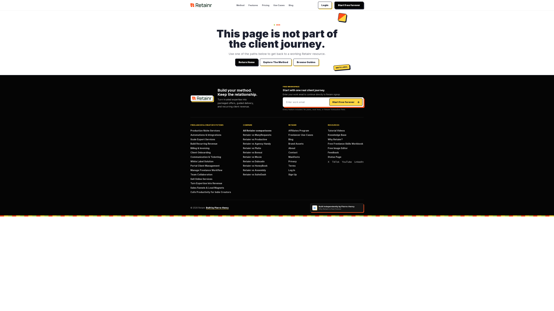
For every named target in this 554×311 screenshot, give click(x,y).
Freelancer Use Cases (300, 135)
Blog (291, 5)
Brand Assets (296, 143)
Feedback (333, 152)
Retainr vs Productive (255, 139)
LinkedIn (359, 161)
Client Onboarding (200, 152)
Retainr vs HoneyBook (255, 165)
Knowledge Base (337, 135)
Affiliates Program (298, 130)
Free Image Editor (338, 148)
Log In (291, 170)
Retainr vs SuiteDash (254, 174)
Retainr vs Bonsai (252, 152)
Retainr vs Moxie (252, 157)
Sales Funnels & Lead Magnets (207, 187)
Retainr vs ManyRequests (257, 135)
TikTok (335, 161)
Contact (292, 152)
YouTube (347, 161)
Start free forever (349, 5)
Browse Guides (306, 62)
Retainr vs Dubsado (254, 161)
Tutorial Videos (336, 130)
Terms (292, 165)
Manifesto (294, 157)
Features (253, 5)
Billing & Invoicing (199, 148)
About (291, 148)
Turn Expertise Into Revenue (206, 183)
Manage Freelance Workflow (206, 170)
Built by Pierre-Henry (217, 207)
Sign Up (292, 174)
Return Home (247, 62)
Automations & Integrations (205, 135)
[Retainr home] (201, 5)
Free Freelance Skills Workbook (345, 143)
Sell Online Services (201, 179)
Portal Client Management (205, 165)
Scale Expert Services (202, 139)
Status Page (334, 157)
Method (240, 5)
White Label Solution (201, 161)
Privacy (292, 161)
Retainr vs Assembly (254, 170)
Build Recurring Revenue (203, 143)
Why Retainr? (335, 139)
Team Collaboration (201, 174)
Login (324, 5)
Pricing (265, 5)
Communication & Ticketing (205, 157)
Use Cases (279, 5)
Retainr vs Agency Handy (257, 143)
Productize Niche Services (205, 130)
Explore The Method (275, 62)
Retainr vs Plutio (252, 148)
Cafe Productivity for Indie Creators (210, 192)
